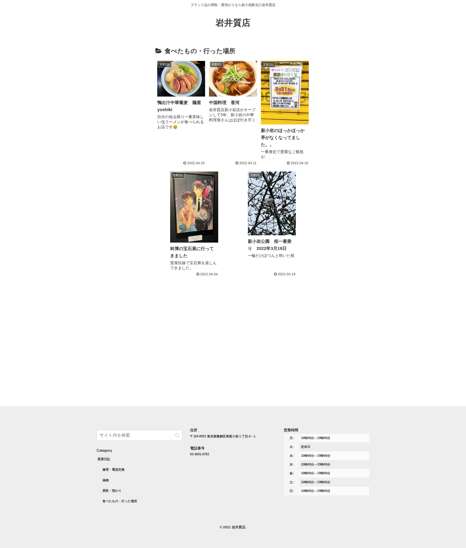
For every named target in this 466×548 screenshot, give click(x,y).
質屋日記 (104, 459)
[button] (177, 435)
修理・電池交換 (113, 469)
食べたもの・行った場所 (119, 501)
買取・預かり (111, 490)
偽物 (105, 480)
